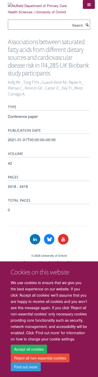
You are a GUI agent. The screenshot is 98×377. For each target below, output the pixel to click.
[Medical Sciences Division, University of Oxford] (49, 251)
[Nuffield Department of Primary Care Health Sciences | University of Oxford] (41, 6)
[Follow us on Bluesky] (49, 239)
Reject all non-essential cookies (40, 358)
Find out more (25, 366)
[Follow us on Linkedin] (35, 239)
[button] (89, 4)
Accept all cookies (29, 349)
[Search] (87, 25)
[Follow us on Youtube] (63, 239)
